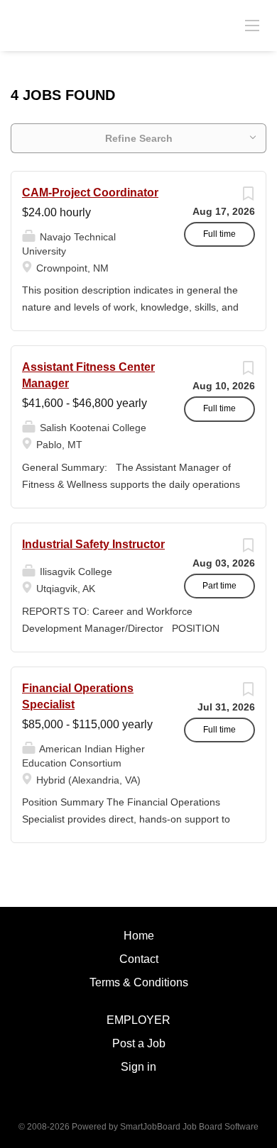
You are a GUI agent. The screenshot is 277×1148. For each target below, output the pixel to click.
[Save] (248, 197)
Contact (138, 959)
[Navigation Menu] (252, 24)
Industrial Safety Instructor (93, 544)
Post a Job (138, 1043)
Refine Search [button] (139, 138)
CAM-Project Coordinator (90, 192)
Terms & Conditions (138, 982)
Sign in (138, 1067)
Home (139, 936)
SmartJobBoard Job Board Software (189, 1127)
